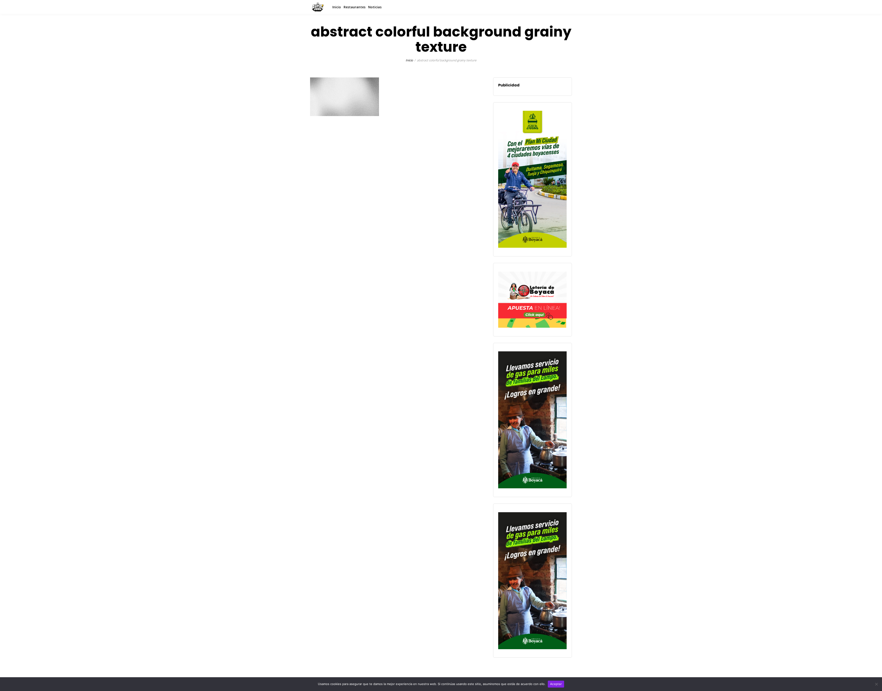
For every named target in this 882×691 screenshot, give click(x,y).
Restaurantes (354, 7)
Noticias (375, 7)
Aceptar (556, 684)
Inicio (336, 7)
